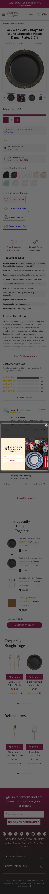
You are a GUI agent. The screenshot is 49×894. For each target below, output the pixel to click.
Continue (12, 460)
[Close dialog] (46, 425)
